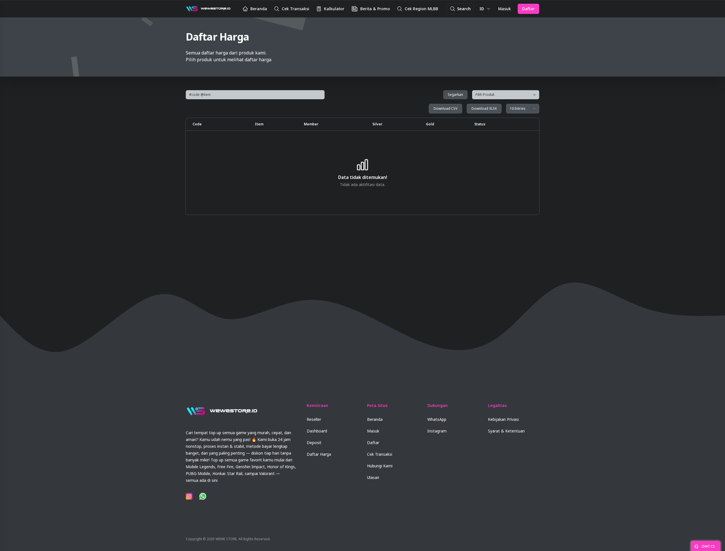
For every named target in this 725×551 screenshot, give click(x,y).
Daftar (528, 8)
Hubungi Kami (380, 465)
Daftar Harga (319, 454)
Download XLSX (484, 108)
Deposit (314, 442)
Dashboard (317, 431)
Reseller (314, 419)
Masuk (504, 8)
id (481, 8)
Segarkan (455, 94)
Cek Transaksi (379, 454)
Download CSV (445, 108)
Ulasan (373, 477)
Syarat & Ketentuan (506, 431)
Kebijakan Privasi (503, 419)
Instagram (437, 431)
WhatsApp (436, 419)
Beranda (375, 419)
